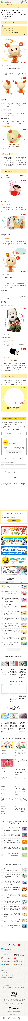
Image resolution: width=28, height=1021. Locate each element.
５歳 (19, 465)
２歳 (9, 465)
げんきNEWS (13, 4)
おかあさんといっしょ (8, 7)
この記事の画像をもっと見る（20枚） (14, 433)
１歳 (6, 465)
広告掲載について (8, 985)
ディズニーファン (4, 972)
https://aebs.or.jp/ (14, 1004)
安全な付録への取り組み (20, 987)
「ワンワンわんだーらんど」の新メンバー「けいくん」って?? (10, 484)
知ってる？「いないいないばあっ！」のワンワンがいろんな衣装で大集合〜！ (17, 471)
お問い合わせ (11, 983)
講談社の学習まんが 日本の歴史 (7, 975)
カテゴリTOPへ (14, 477)
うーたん (12, 462)
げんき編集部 (4, 19)
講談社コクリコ (13, 731)
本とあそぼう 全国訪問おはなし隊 (8, 977)
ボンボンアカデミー (5, 970)
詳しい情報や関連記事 (14, 452)
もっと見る (14, 649)
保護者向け (24, 465)
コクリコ (4, 729)
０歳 (3, 465)
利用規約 (17, 983)
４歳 (16, 465)
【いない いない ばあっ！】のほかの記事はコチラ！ (14, 418)
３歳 (13, 465)
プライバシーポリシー (17, 985)
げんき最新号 (7, 4)
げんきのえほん (20, 4)
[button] (24, 139)
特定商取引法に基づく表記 (8, 987)
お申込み (14, 520)
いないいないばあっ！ (19, 7)
